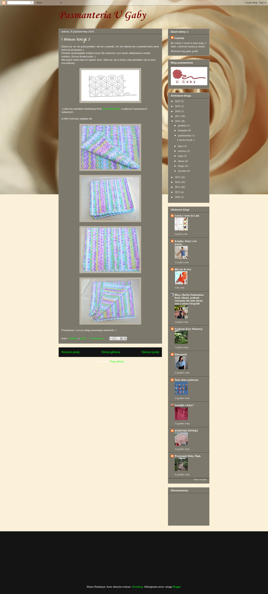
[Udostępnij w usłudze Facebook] (121, 338)
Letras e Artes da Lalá (187, 215)
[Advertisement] (76, 555)
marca (181, 161)
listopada (183, 130)
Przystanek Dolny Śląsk (188, 456)
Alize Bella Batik (111, 108)
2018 (178, 111)
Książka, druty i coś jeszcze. (186, 242)
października (185, 135)
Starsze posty (150, 352)
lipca (181, 146)
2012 (178, 192)
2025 (178, 101)
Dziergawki (181, 354)
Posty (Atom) (117, 361)
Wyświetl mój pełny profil (184, 51)
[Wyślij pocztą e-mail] (111, 338)
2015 (178, 177)
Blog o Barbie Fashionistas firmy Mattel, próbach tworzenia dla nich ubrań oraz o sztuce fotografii (189, 299)
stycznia (182, 170)
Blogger (176, 586)
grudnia (182, 125)
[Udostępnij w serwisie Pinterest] (125, 338)
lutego (181, 166)
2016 (178, 121)
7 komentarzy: (97, 338)
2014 (178, 182)
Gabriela (179, 38)
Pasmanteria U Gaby (102, 15)
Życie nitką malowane (186, 380)
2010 (178, 197)
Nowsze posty (70, 352)
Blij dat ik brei (183, 269)
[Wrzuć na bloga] (114, 338)
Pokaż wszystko (200, 479)
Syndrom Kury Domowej (188, 329)
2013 (178, 187)
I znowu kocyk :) (75, 39)
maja (181, 156)
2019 (178, 106)
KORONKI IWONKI (186, 430)
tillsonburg (137, 586)
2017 (178, 116)
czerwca (182, 151)
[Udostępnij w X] (118, 338)
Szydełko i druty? (184, 405)
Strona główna (110, 352)
